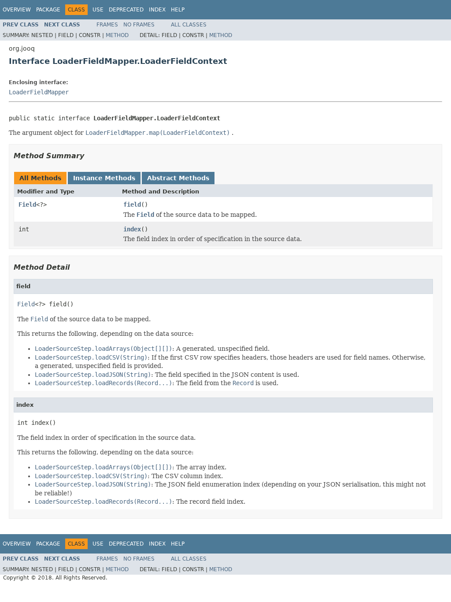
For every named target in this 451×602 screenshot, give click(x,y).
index (132, 229)
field (132, 204)
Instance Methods (104, 178)
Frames (107, 25)
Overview (17, 10)
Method (117, 35)
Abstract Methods (178, 178)
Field (27, 204)
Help (178, 10)
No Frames (139, 25)
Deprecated (126, 10)
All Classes (189, 25)
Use (98, 10)
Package (48, 10)
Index (157, 10)
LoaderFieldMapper (39, 92)
